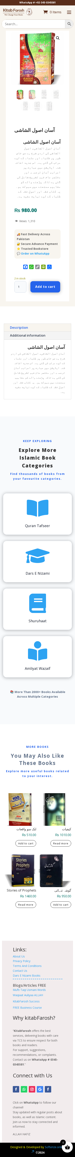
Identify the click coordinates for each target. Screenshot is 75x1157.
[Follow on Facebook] (16, 1089)
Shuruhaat (38, 620)
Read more (60, 843)
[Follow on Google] (40, 1089)
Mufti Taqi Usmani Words (29, 990)
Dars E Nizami (38, 573)
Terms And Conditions (27, 966)
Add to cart (45, 286)
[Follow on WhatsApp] (24, 1089)
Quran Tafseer (37, 525)
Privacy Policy (21, 961)
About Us (19, 956)
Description (19, 327)
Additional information (27, 335)
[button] (57, 38)
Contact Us (20, 971)
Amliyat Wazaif (37, 668)
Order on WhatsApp (35, 253)
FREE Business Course (27, 1007)
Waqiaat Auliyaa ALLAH (28, 995)
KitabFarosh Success (26, 1001)
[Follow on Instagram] (32, 1089)
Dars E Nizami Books (26, 975)
